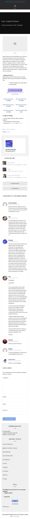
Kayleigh (20, 25)
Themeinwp (15, 516)
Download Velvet (9, 110)
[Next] (24, 53)
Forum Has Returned (8, 444)
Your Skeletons (6, 459)
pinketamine (11, 359)
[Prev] (6, 53)
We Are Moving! (6, 452)
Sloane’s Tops (11, 162)
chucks (8, 131)
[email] (13, 151)
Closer (9, 169)
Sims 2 (13, 129)
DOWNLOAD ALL (16, 90)
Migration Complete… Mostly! (10, 448)
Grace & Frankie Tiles (8, 455)
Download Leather (22, 104)
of (15, 53)
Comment (6, 377)
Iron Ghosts (5, 471)
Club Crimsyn (12, 123)
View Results (15, 504)
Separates (7, 496)
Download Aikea (9, 99)
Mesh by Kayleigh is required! (15, 92)
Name (5, 396)
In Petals (5, 478)
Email (5, 404)
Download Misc (20, 110)
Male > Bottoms (6, 129)
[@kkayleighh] (14, 151)
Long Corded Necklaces (13, 175)
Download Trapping (9, 104)
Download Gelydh (21, 99)
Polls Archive (6, 506)
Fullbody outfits (8, 493)
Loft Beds (5, 467)
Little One (5, 475)
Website (5, 410)
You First (5, 463)
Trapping (20, 123)
